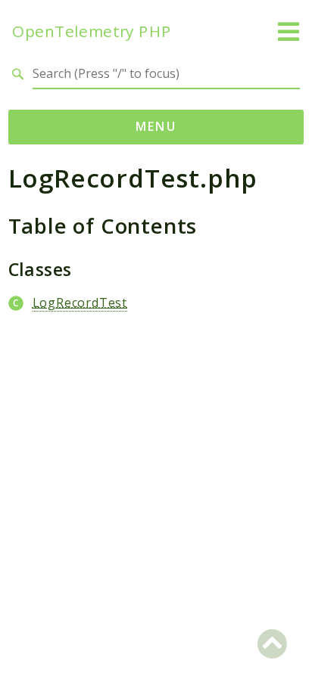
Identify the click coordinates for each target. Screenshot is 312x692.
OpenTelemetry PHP (91, 31)
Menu (156, 126)
